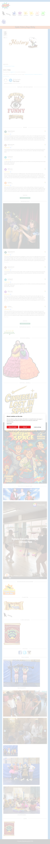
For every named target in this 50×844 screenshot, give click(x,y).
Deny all (25, 427)
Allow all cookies (12, 427)
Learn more (9, 423)
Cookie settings (37, 427)
